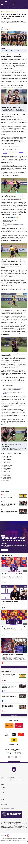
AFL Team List (4, 801)
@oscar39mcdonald (12, 217)
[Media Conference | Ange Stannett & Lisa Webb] (14, 570)
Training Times (4, 789)
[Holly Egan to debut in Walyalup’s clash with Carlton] (14, 708)
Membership (21, 7)
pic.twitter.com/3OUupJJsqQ (9, 150)
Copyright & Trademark (6, 840)
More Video (14, 667)
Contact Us (3, 838)
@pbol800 (12, 388)
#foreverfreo (9, 221)
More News (14, 715)
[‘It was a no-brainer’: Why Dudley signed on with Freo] (14, 511)
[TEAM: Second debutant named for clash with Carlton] (14, 496)
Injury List (3, 787)
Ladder (2, 795)
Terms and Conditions (12, 838)
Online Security (16, 840)
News (3, 7)
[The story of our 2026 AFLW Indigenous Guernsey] (14, 651)
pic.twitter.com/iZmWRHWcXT (10, 390)
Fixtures (2, 792)
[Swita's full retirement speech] (14, 597)
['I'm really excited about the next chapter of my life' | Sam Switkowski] (14, 623)
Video (8, 7)
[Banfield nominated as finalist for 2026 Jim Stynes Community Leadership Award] (14, 504)
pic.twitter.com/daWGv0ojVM (9, 223)
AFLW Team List (4, 804)
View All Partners (13, 744)
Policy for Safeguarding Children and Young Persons (22, 779)
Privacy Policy (8, 778)
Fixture (14, 7)
